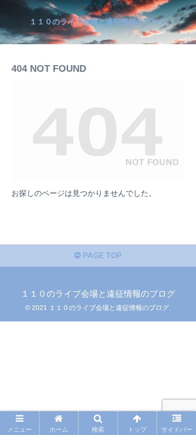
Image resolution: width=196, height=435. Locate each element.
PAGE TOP (101, 255)
